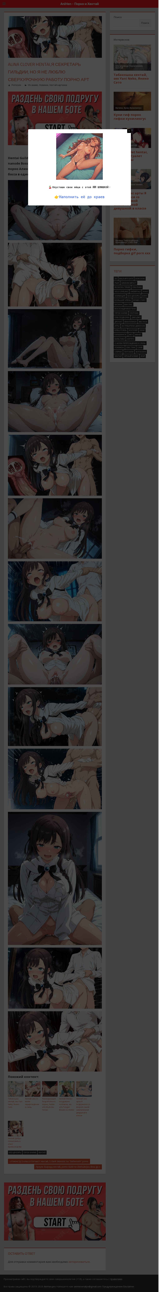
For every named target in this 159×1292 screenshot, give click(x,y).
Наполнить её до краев (82, 197)
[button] (129, 131)
